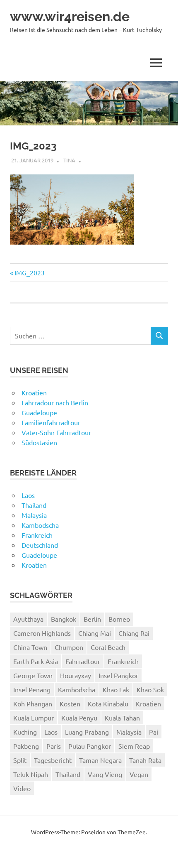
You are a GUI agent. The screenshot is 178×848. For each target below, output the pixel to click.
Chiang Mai (94, 633)
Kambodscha (40, 525)
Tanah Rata (145, 760)
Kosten (70, 703)
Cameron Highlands (42, 633)
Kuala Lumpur (33, 717)
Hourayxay (75, 675)
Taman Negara (100, 760)
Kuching (25, 732)
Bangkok (63, 619)
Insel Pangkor (118, 675)
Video (22, 788)
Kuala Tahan (122, 717)
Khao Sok (150, 689)
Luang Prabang (87, 732)
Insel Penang (32, 689)
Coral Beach (108, 647)
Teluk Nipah (30, 774)
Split (19, 760)
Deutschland (40, 545)
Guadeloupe (39, 412)
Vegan (139, 774)
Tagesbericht (53, 760)
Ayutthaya (28, 619)
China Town (30, 647)
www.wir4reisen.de (70, 16)
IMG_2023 (29, 272)
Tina (69, 160)
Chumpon (69, 647)
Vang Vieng (105, 774)
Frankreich (37, 535)
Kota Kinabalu (108, 703)
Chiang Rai (133, 633)
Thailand (34, 505)
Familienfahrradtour (51, 422)
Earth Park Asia (35, 661)
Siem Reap (134, 746)
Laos (28, 495)
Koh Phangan (32, 703)
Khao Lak (116, 689)
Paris (53, 746)
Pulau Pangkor (89, 746)
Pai (153, 732)
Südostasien (39, 442)
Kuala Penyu (79, 717)
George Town (33, 675)
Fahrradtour (82, 661)
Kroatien (34, 392)
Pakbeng (26, 746)
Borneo (119, 619)
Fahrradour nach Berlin (55, 402)
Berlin (92, 619)
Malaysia (34, 515)
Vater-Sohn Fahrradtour (56, 432)
